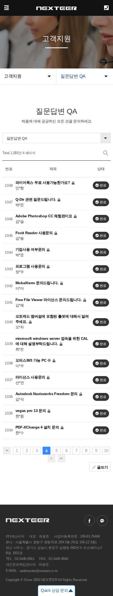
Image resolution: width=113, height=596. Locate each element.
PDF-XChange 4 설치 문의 (38, 427)
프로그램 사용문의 (31, 266)
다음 (51, 458)
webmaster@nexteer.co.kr (39, 571)
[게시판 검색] (105, 153)
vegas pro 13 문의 (31, 410)
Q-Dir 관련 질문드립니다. (36, 199)
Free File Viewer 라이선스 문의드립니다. (49, 299)
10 (106, 450)
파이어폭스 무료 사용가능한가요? (43, 182)
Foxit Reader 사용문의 (35, 232)
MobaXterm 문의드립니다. (38, 283)
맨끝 (61, 458)
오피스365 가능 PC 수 (34, 360)
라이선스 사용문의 (31, 377)
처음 (7, 451)
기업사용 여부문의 (31, 249)
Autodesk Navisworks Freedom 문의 (47, 394)
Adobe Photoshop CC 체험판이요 (44, 216)
